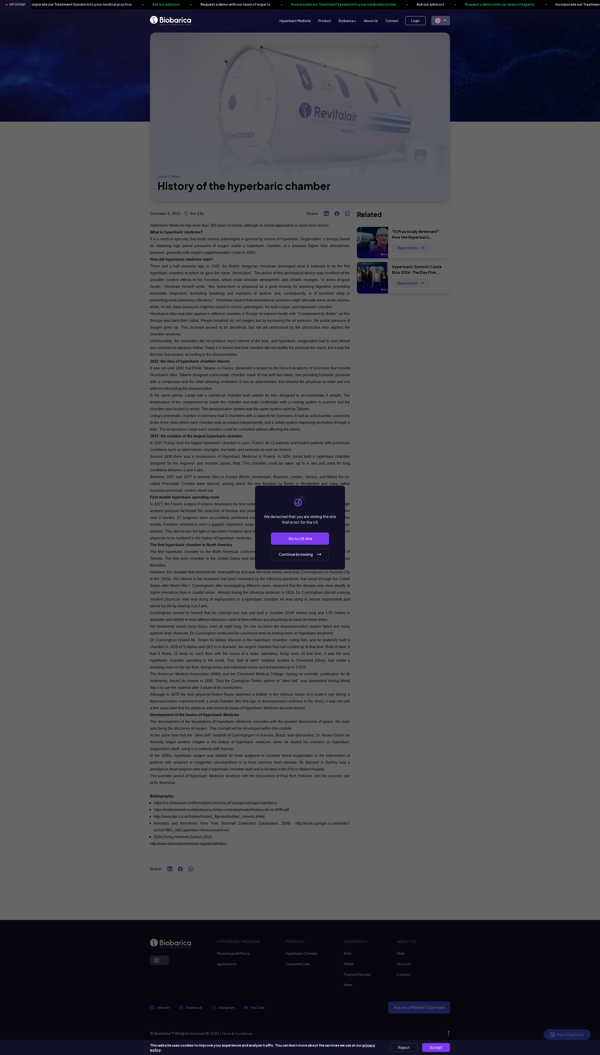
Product (324, 21)
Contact (392, 21)
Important (17, 4)
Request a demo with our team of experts (171, 4)
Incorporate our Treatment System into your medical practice (278, 4)
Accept (436, 1047)
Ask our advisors (101, 4)
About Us (371, 21)
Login (415, 21)
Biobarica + (347, 21)
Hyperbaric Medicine (295, 21)
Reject (404, 1047)
